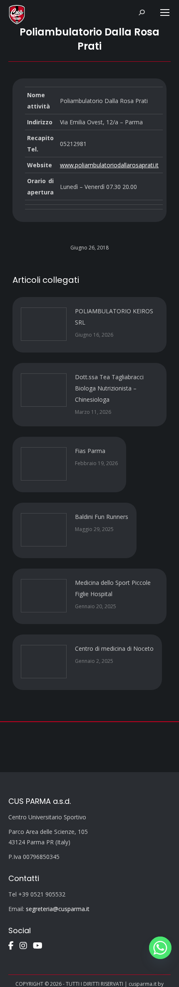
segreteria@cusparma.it (58, 909)
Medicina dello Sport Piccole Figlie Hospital (113, 588)
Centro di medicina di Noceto (114, 648)
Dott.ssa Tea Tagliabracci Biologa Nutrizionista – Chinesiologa (109, 388)
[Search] (141, 12)
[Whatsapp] (160, 948)
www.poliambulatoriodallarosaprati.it (109, 165)
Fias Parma (90, 451)
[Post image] (44, 324)
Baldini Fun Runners (101, 517)
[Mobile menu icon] (165, 12)
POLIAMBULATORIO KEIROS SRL (114, 316)
